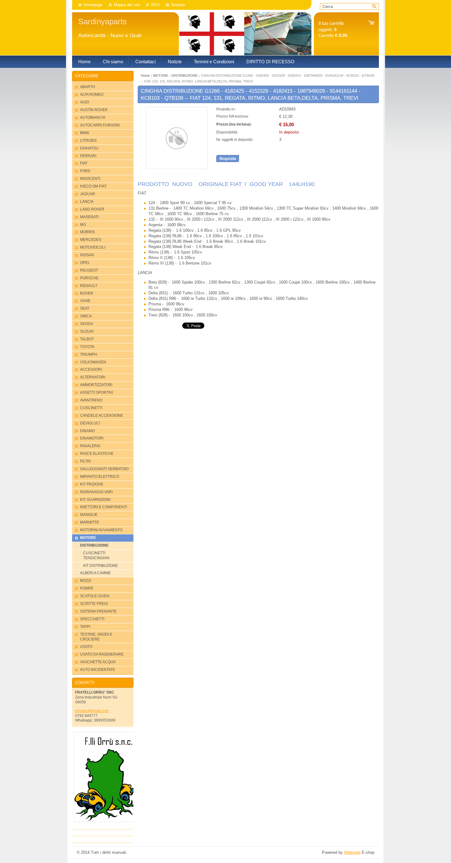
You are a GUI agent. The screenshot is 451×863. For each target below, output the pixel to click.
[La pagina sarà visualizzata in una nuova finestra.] (177, 167)
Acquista (227, 158)
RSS (155, 4)
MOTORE (160, 75)
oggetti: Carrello (332, 29)
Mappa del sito (127, 4)
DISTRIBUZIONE (185, 75)
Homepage (92, 4)
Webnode (352, 852)
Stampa (178, 4)
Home (145, 75)
